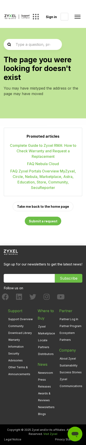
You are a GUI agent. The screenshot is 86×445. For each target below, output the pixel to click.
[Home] (17, 17)
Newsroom (45, 372)
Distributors (46, 354)
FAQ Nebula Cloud (43, 163)
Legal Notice (12, 439)
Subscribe (69, 278)
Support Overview (20, 319)
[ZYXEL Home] (11, 252)
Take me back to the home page (43, 206)
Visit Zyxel (50, 434)
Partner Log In (69, 319)
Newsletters (46, 407)
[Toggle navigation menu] (77, 17)
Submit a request (43, 221)
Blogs (42, 414)
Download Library (20, 333)
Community (16, 326)
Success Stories (71, 372)
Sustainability (69, 365)
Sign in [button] (51, 17)
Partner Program (70, 326)
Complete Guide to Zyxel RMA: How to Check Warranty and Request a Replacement (43, 151)
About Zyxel (68, 358)
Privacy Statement (67, 439)
